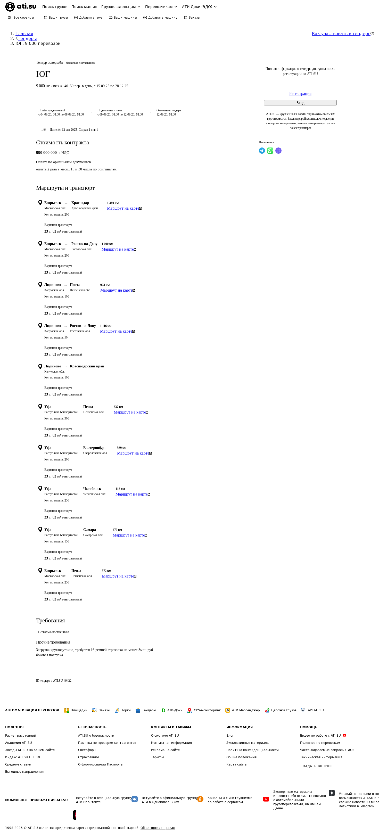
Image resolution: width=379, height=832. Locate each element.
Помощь (308, 727)
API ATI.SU (316, 710)
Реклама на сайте (165, 750)
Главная (24, 33)
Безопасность (92, 727)
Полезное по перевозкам (320, 743)
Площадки (79, 710)
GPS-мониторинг (207, 710)
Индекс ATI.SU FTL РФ (22, 757)
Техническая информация (321, 757)
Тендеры (27, 38)
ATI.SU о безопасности (96, 735)
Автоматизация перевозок (32, 710)
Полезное (14, 727)
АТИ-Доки (175, 710)
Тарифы (157, 757)
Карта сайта (236, 764)
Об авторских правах (158, 828)
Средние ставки (18, 764)
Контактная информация (171, 743)
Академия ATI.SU (18, 743)
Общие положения (241, 757)
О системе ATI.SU (165, 735)
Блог (230, 735)
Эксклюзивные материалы (247, 743)
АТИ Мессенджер (246, 710)
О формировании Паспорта (100, 764)
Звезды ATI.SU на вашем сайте (30, 750)
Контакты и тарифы (171, 727)
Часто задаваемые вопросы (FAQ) (327, 750)
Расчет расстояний (20, 735)
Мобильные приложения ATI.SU (36, 800)
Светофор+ (87, 750)
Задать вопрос (317, 766)
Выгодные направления (24, 771)
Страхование (88, 757)
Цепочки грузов (283, 710)
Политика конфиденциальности (252, 750)
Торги (126, 710)
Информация (239, 727)
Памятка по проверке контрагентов (107, 743)
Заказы (104, 710)
